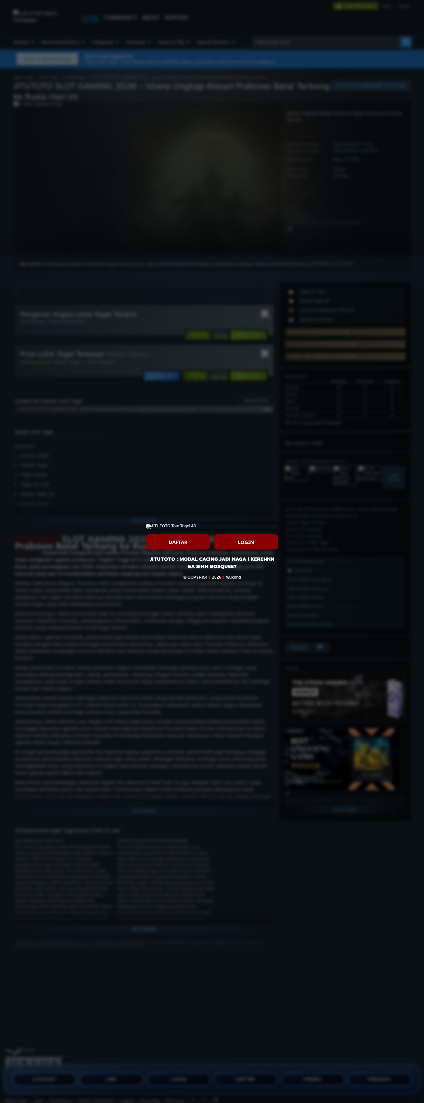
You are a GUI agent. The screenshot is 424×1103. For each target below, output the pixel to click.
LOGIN (246, 542)
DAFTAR (178, 542)
